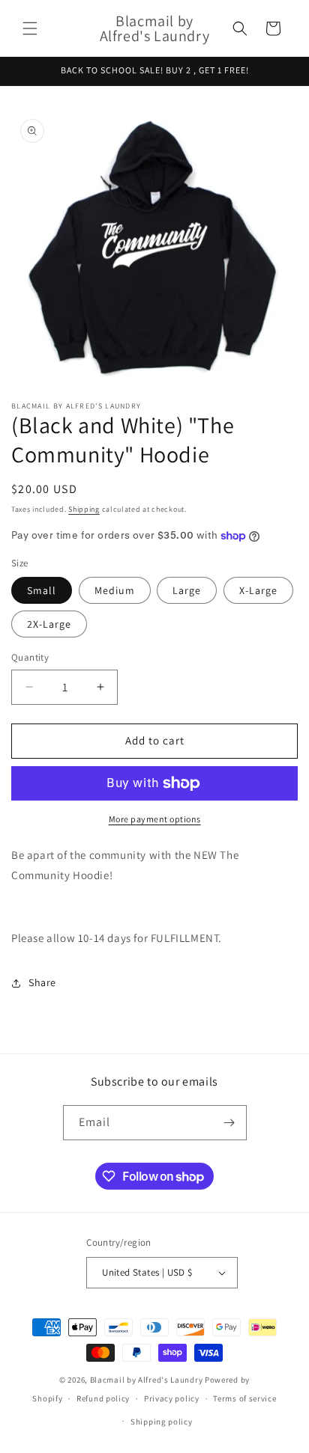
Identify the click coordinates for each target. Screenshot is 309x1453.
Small (41, 590)
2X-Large (49, 624)
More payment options (155, 819)
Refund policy (103, 1398)
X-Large (258, 590)
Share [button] (42, 982)
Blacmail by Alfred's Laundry (146, 1379)
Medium (114, 590)
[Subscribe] (229, 1122)
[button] (30, 28)
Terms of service (244, 1398)
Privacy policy (172, 1398)
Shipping (84, 509)
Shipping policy (161, 1421)
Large (186, 590)
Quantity (30, 657)
